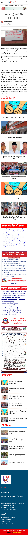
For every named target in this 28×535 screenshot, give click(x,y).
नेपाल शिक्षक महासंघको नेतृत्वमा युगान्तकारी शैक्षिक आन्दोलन (17, 447)
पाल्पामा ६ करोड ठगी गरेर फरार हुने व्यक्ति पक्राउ (14, 198)
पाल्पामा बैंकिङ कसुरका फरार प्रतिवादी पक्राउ (14, 117)
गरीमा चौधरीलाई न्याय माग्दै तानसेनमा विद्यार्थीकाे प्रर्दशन (14, 178)
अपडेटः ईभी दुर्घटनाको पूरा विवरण (17, 455)
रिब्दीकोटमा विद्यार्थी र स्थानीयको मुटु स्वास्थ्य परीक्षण (14, 218)
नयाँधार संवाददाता (8, 22)
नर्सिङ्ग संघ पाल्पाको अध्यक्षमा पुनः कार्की (17, 432)
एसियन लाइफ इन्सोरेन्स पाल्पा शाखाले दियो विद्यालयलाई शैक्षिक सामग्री (17, 440)
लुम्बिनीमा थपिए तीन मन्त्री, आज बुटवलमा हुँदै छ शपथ (14, 158)
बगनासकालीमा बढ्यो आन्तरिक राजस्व (14, 138)
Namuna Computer (17, 532)
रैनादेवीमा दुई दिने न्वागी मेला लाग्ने (17, 462)
